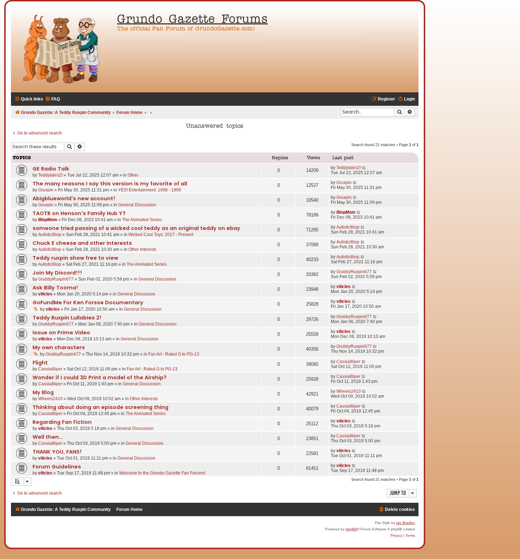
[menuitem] (52, 99)
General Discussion (137, 204)
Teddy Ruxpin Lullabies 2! (67, 317)
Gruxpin (45, 190)
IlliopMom (47, 219)
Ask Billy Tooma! (55, 287)
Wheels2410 (50, 398)
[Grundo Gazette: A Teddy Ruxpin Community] (62, 49)
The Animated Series (142, 219)
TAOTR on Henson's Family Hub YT (79, 213)
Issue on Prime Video (61, 332)
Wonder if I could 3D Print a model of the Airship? (100, 377)
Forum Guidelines (57, 466)
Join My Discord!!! (57, 272)
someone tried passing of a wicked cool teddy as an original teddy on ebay (136, 228)
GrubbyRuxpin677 (56, 279)
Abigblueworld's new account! (74, 198)
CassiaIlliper (50, 369)
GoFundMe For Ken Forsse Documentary (88, 302)
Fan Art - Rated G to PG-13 (173, 354)
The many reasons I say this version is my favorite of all (110, 183)
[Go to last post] (364, 167)
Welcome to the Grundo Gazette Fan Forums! (162, 473)
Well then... (48, 436)
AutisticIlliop (49, 234)
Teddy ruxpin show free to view (75, 257)
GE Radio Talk (51, 168)
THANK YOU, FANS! (57, 451)
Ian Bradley (405, 523)
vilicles (45, 294)
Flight (40, 362)
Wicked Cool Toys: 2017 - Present (160, 234)
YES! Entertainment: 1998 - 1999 (149, 190)
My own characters (59, 347)
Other (133, 175)
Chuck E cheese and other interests (82, 243)
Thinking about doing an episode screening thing (100, 407)
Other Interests (142, 249)
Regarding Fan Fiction (62, 422)
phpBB (351, 529)
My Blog (43, 392)
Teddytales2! (50, 175)
